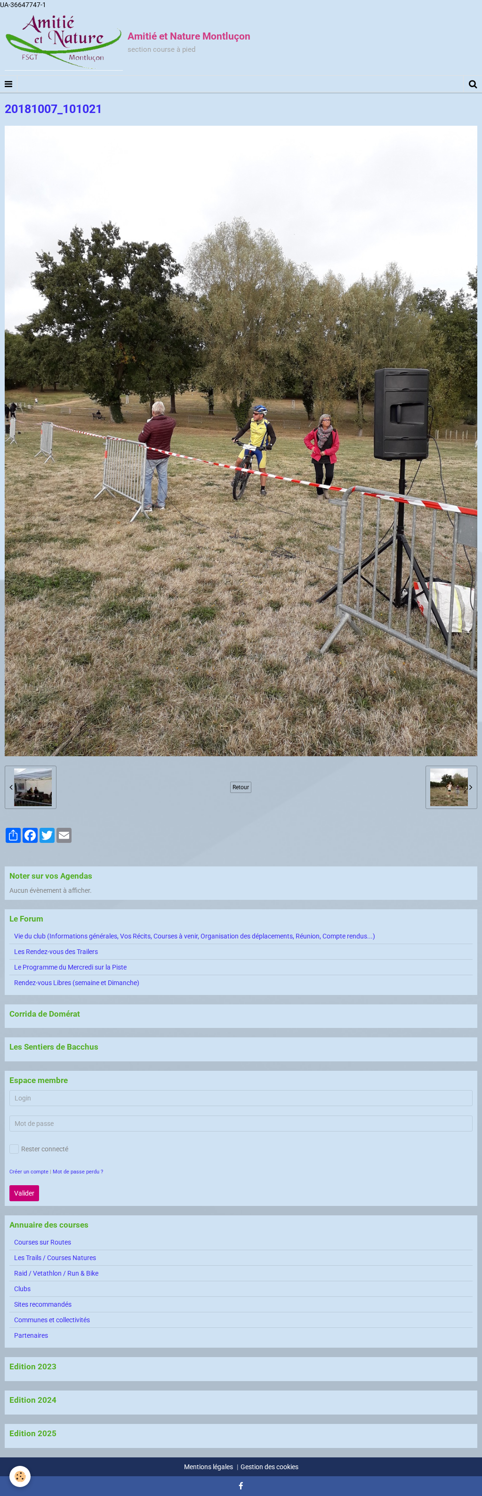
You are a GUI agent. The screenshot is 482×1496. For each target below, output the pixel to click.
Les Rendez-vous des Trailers (56, 951)
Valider (24, 1193)
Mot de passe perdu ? (78, 1172)
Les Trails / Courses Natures (55, 1257)
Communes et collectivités (52, 1320)
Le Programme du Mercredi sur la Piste (70, 967)
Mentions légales (208, 1467)
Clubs (22, 1289)
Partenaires (31, 1335)
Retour (241, 787)
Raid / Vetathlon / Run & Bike (56, 1273)
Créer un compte (28, 1172)
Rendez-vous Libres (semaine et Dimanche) (76, 983)
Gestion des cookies (269, 1467)
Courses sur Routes (42, 1242)
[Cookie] (20, 1476)
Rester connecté (44, 1149)
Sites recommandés (43, 1304)
